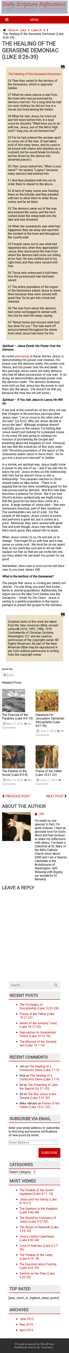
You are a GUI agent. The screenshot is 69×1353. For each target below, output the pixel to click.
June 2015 (27, 1319)
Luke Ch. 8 (38, 30)
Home (12, 30)
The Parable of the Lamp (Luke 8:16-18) (36, 1256)
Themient (47, 1347)
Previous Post (17, 796)
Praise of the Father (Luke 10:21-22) (39, 1105)
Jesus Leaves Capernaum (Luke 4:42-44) (37, 1238)
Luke (23, 30)
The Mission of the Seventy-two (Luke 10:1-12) (39, 1043)
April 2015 (26, 1330)
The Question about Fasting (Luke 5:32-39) (38, 1266)
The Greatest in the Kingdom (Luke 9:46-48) (39, 1210)
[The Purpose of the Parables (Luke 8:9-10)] (13, 711)
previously (22, 356)
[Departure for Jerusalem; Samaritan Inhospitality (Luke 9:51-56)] (46, 711)
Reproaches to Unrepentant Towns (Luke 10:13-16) (38, 1034)
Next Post (55, 796)
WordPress (47, 1344)
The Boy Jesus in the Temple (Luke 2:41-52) (38, 1096)
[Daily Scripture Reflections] (34, 11)
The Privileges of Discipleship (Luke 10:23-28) (39, 1006)
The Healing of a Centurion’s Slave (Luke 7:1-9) (39, 1068)
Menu (34, 20)
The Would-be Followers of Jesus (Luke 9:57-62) (38, 1219)
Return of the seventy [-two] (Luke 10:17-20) (38, 1025)
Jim (41, 814)
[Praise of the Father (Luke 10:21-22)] (46, 767)
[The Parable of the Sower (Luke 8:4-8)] (13, 767)
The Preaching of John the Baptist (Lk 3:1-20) (39, 1086)
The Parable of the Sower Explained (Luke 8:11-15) (37, 1192)
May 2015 (26, 1324)
